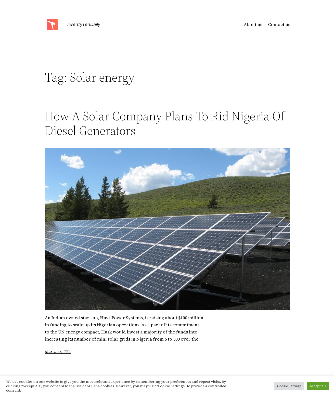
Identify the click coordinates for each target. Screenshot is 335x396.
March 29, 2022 (58, 351)
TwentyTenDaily (83, 24)
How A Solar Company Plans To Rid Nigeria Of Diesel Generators (165, 123)
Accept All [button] (318, 386)
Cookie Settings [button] (289, 386)
